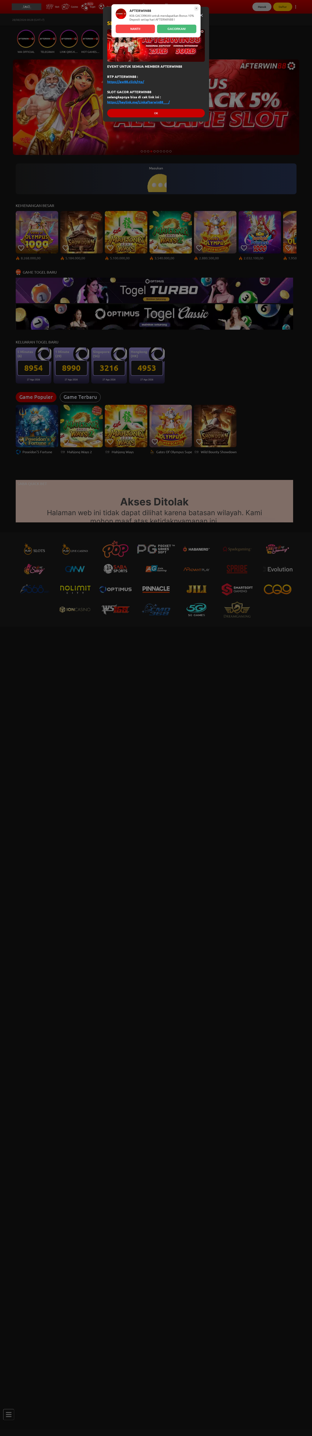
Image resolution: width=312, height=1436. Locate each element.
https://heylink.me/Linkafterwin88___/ (138, 102)
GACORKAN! (176, 29)
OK (156, 113)
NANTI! (135, 29)
